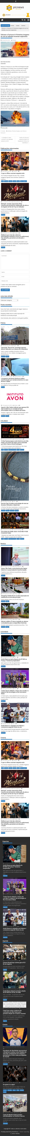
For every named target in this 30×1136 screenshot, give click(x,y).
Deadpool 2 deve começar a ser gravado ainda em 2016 (7, 139)
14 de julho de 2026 (6, 529)
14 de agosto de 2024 (7, 405)
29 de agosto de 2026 (7, 593)
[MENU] (28, 20)
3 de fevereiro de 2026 (7, 376)
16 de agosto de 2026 (7, 439)
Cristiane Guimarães (20, 1046)
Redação (14, 40)
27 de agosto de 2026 (9, 960)
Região (7, 601)
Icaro (14, 501)
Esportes (3, 666)
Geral (18, 181)
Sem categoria (23, 181)
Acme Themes (16, 1133)
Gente (14, 181)
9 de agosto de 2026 (6, 171)
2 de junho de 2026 (6, 345)
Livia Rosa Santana (18, 439)
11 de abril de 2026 (6, 201)
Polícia (7, 356)
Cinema (3, 131)
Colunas (3, 510)
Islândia (9, 131)
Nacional (12, 510)
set (21, 131)
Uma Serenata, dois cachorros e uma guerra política (14, 318)
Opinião (21, 1090)
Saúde (4, 1092)
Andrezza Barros (16, 201)
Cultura (10, 181)
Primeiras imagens (16, 131)
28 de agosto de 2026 (7, 619)
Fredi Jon (15, 171)
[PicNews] (2, 20)
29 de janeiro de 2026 (7, 233)
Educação (5, 1064)
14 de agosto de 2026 (9, 1008)
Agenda (5, 969)
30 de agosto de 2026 (7, 566)
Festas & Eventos (12, 449)
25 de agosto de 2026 (9, 1046)
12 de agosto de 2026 (7, 657)
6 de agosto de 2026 (6, 501)
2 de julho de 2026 (8, 1082)
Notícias (3, 356)
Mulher (7, 510)
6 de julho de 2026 (6, 723)
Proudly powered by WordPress (9, 1131)
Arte (2, 181)
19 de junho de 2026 (8, 1112)
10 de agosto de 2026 (7, 688)
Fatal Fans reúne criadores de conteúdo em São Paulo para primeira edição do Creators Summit (14, 1005)
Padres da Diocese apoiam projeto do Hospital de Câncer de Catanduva (23, 140)
